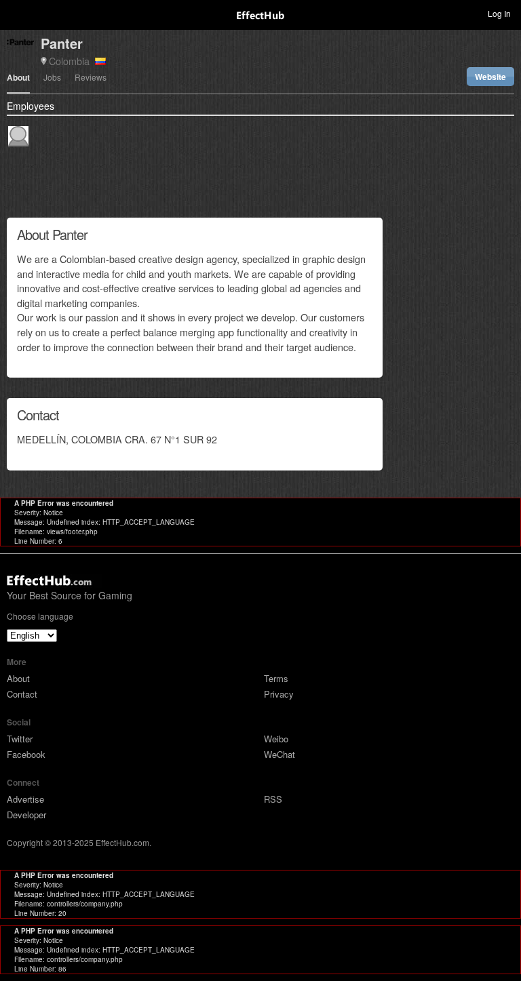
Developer (26, 814)
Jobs (52, 78)
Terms (276, 678)
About (18, 78)
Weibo (276, 738)
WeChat (279, 754)
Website (490, 77)
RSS (273, 799)
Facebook (26, 754)
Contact (22, 693)
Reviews (91, 78)
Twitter (20, 738)
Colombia (72, 61)
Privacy (279, 693)
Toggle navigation (16, 13)
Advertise (25, 799)
